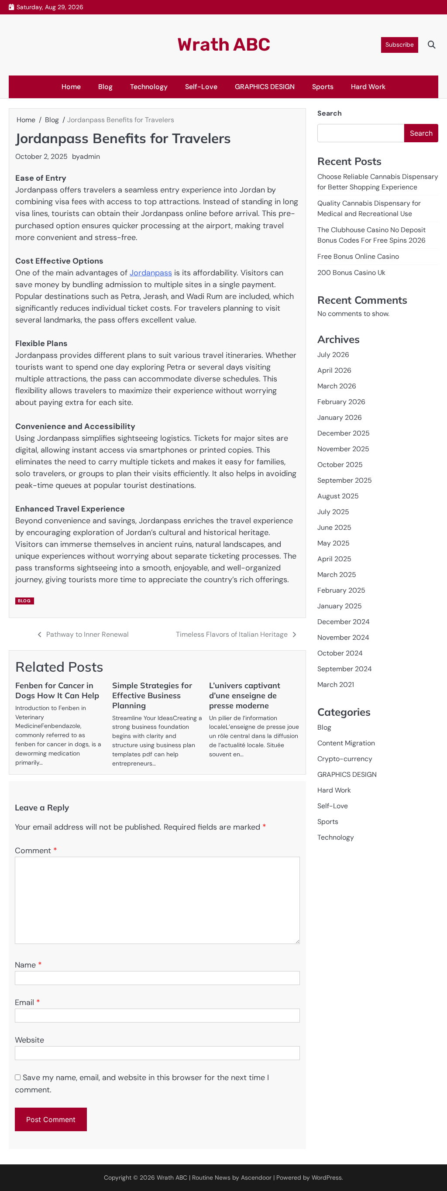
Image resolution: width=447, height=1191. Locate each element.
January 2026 (339, 417)
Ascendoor (256, 1177)
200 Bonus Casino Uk (351, 272)
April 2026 (334, 370)
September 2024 (344, 668)
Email (27, 1002)
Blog (105, 86)
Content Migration (346, 743)
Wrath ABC (223, 44)
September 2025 (344, 480)
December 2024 (343, 621)
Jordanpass (151, 273)
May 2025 (333, 543)
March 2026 (336, 386)
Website (29, 1040)
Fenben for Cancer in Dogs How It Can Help (57, 690)
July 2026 (333, 354)
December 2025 (343, 433)
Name (28, 965)
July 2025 (333, 511)
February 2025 (341, 590)
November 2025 (343, 448)
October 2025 (340, 464)
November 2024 (343, 637)
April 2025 (334, 558)
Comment (36, 850)
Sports (323, 86)
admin (90, 156)
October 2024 (340, 653)
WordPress (327, 1177)
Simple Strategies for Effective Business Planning (152, 695)
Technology (149, 86)
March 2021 (335, 684)
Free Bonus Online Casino (358, 256)
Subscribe (399, 44)
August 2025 (338, 496)
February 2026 (341, 401)
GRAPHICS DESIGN (265, 86)
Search (329, 113)
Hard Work (368, 86)
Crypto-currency (344, 758)
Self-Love (201, 86)
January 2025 (339, 606)
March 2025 (336, 574)
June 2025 (334, 527)
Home (71, 86)
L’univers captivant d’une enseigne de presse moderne (244, 695)
